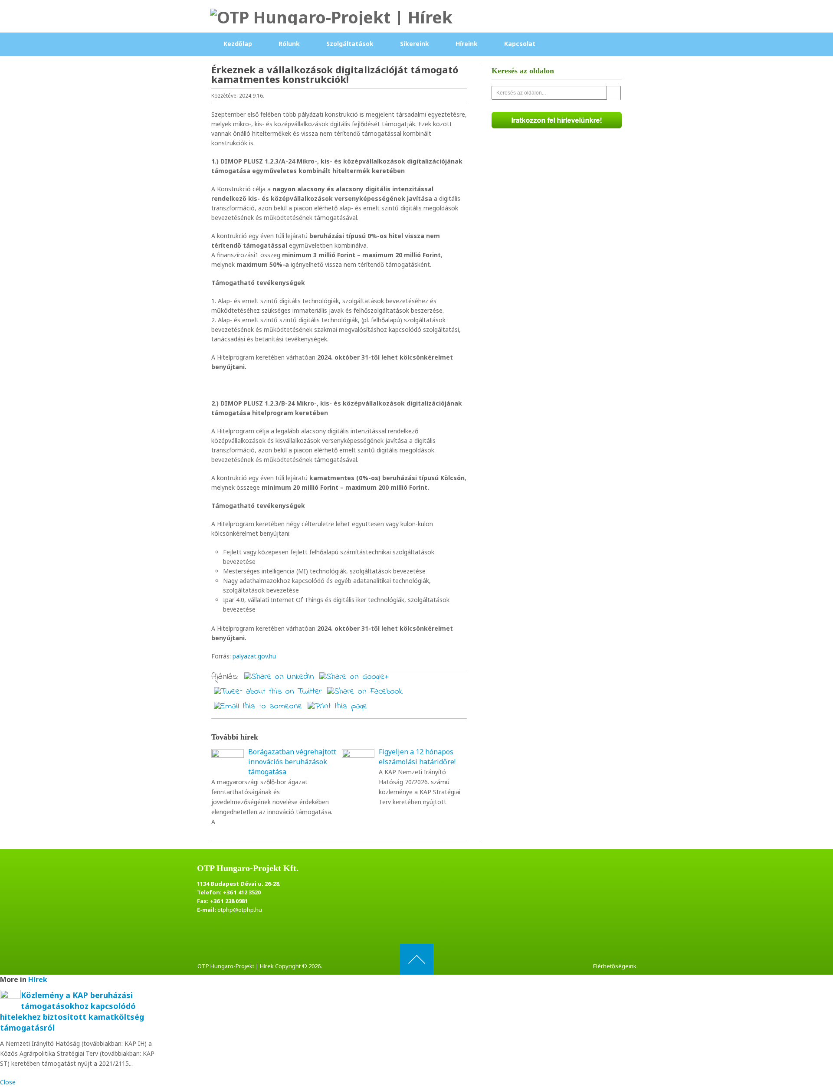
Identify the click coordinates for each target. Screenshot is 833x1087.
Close (8, 1082)
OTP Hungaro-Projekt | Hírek (235, 966)
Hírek (37, 979)
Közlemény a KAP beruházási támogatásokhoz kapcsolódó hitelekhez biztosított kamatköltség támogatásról (72, 1011)
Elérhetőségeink (614, 966)
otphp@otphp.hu (239, 909)
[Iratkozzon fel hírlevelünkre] (557, 121)
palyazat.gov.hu (254, 656)
